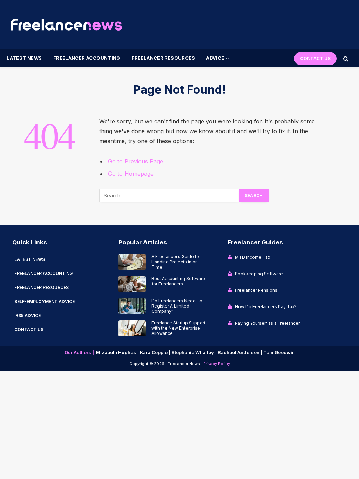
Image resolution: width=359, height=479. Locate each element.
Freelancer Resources (163, 58)
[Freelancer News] (66, 24)
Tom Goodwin (279, 352)
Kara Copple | (155, 352)
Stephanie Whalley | (194, 352)
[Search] (345, 58)
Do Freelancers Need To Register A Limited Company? (176, 306)
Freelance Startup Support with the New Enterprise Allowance (178, 328)
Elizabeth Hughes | (118, 352)
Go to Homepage (131, 173)
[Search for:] (169, 195)
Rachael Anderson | (240, 352)
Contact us (28, 329)
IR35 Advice (27, 315)
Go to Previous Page (135, 161)
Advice (215, 58)
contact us (315, 58)
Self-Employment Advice (44, 301)
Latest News (24, 58)
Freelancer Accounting (86, 58)
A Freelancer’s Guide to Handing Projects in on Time (175, 262)
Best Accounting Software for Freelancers (178, 281)
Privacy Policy (216, 363)
